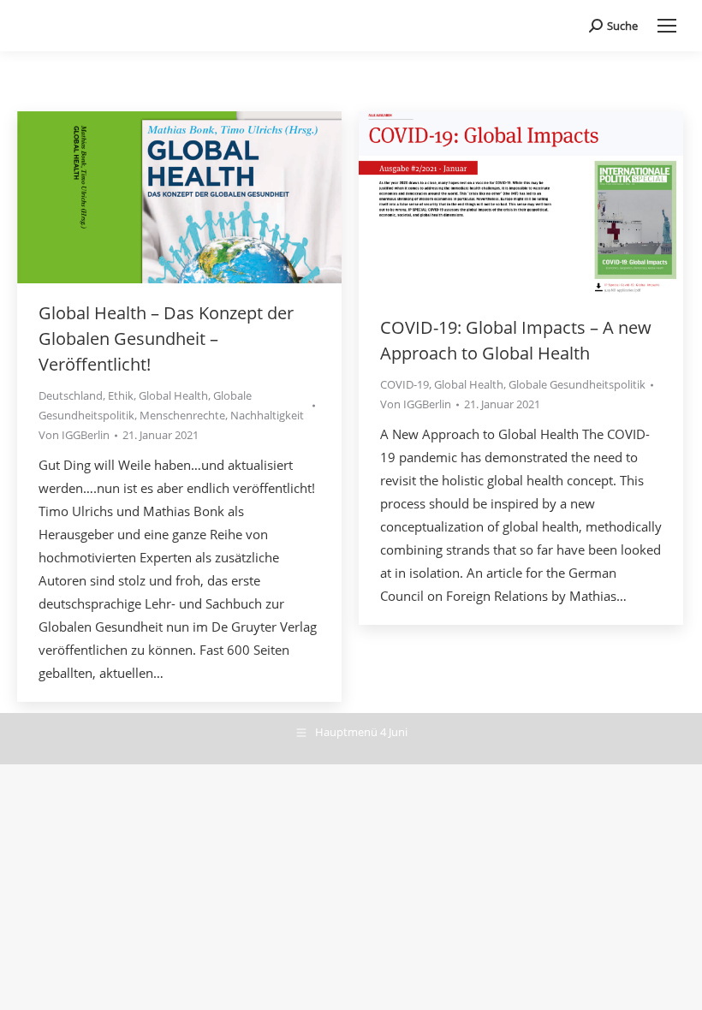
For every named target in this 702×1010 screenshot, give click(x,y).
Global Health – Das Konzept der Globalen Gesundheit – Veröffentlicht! (166, 338)
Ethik (121, 395)
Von (74, 435)
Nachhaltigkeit (267, 415)
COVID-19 (404, 384)
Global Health (173, 395)
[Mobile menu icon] (667, 26)
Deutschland (71, 395)
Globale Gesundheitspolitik (577, 384)
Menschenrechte (182, 415)
